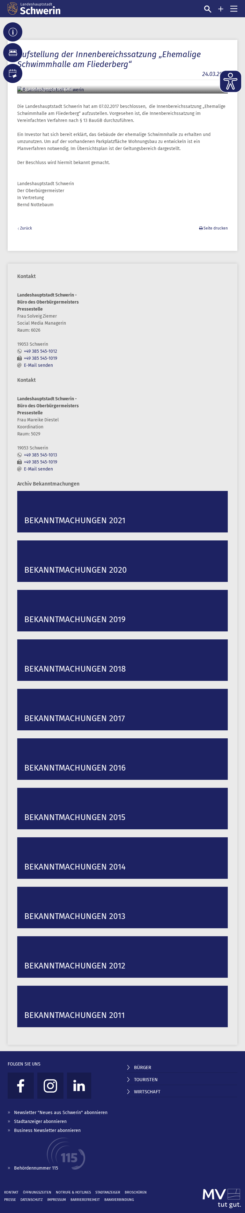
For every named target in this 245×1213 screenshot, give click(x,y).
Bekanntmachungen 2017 (74, 718)
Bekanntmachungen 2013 (74, 916)
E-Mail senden (38, 365)
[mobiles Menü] (233, 9)
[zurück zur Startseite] (34, 8)
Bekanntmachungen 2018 (75, 669)
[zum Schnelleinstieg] (220, 9)
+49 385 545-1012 (40, 351)
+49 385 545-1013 (40, 455)
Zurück (26, 228)
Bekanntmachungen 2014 (75, 867)
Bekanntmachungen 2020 (75, 570)
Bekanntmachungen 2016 (75, 768)
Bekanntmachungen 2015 (74, 817)
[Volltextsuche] (207, 9)
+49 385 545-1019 (40, 358)
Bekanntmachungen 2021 (74, 520)
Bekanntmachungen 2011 (74, 1015)
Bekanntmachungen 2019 (75, 619)
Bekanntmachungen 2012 (74, 966)
